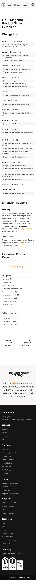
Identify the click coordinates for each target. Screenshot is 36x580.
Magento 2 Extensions (10, 483)
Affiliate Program (8, 510)
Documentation (7, 537)
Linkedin (5, 439)
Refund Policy (7, 463)
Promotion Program (9, 503)
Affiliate (16, 383)
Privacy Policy (7, 456)
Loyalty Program (8, 506)
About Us (5, 449)
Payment (5, 530)
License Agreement (9, 453)
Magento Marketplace (10, 494)
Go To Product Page (17, 267)
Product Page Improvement (10, 288)
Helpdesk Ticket (27, 229)
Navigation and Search (9, 295)
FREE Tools (5, 279)
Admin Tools (6, 285)
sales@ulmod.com (8, 420)
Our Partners (6, 470)
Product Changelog (9, 540)
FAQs (3, 526)
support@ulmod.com (24, 420)
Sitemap (5, 473)
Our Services (6, 466)
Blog (3, 523)
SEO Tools (5, 282)
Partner (29, 383)
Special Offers (7, 490)
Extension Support (10, 321)
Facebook (5, 429)
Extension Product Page (11, 325)
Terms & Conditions (9, 460)
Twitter (4, 432)
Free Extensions (8, 487)
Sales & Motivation (8, 292)
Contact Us (21, 243)
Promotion (5, 304)
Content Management (9, 301)
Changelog (7, 318)
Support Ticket (7, 533)
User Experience (7, 298)
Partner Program (8, 513)
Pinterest (5, 436)
